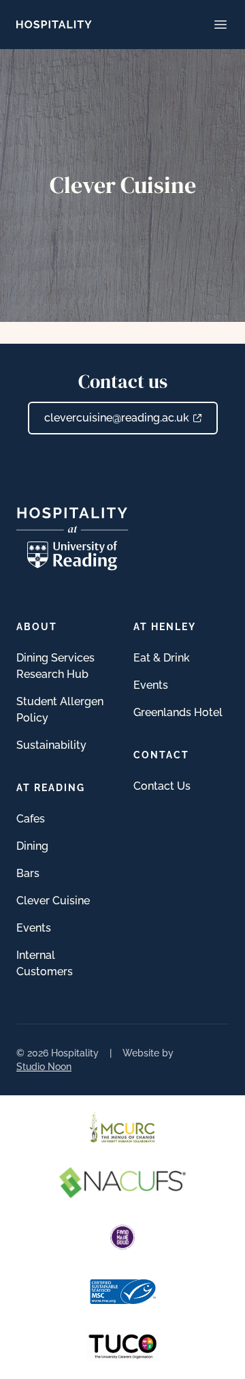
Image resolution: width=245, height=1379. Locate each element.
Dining (32, 846)
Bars (27, 873)
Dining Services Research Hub (55, 666)
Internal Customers (44, 963)
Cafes (30, 818)
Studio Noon (43, 1066)
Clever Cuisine (53, 900)
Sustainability (51, 745)
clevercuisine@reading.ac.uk (116, 417)
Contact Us (162, 786)
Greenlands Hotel (178, 712)
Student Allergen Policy (59, 709)
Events (33, 927)
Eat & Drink (161, 657)
